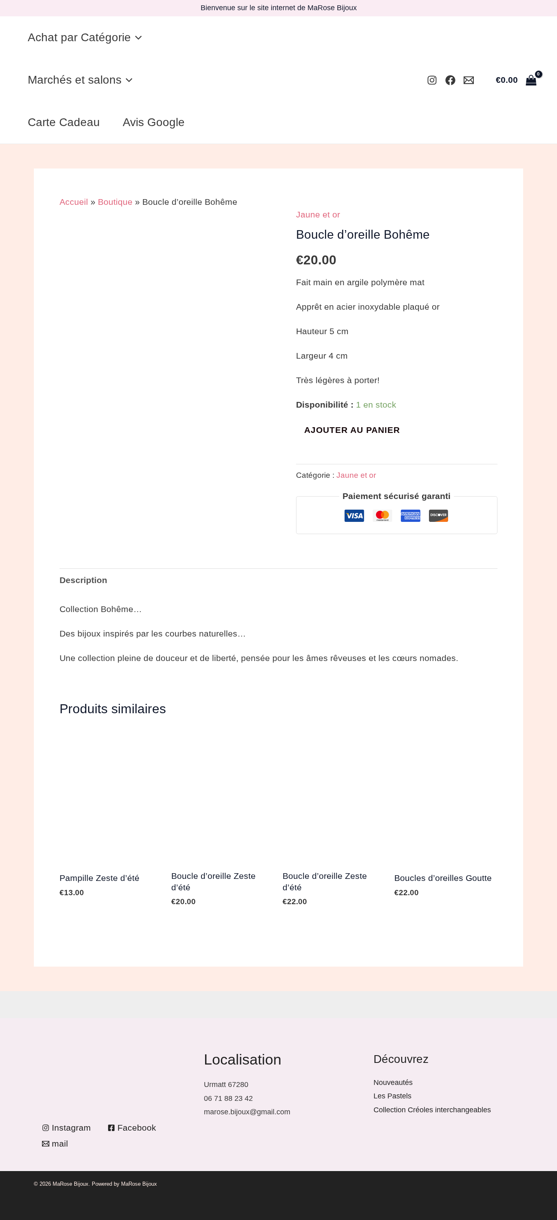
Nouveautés (393, 1082)
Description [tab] (83, 580)
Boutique (115, 201)
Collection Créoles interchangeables (432, 1110)
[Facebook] (450, 80)
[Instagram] (432, 80)
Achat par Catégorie (79, 37)
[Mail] (469, 80)
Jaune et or (318, 214)
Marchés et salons (75, 79)
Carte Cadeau (64, 122)
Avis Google (154, 122)
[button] (136, 37)
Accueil (74, 201)
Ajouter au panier (352, 430)
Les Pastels (392, 1096)
